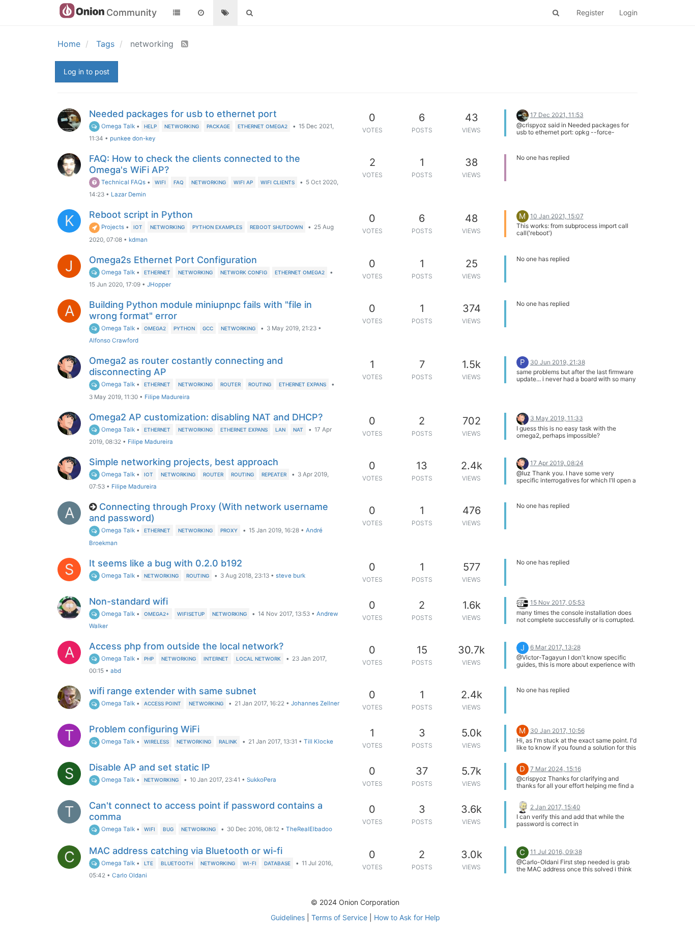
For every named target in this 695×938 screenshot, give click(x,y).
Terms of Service (339, 917)
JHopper (159, 284)
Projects (112, 227)
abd (115, 670)
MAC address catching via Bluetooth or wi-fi (185, 850)
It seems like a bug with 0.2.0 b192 (165, 563)
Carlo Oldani (129, 875)
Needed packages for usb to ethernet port (183, 113)
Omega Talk (117, 126)
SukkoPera (261, 779)
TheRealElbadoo (309, 829)
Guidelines (288, 917)
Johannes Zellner (315, 703)
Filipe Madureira (167, 397)
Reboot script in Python (141, 214)
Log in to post (86, 71)
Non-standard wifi (128, 601)
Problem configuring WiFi (144, 729)
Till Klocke (318, 741)
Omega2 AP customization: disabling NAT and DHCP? (206, 417)
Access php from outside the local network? (186, 646)
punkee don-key (133, 138)
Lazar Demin (128, 194)
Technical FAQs (123, 182)
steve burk (290, 575)
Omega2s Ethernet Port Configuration (173, 259)
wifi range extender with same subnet (172, 691)
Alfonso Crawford (113, 340)
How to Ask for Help (407, 917)
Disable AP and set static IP (149, 767)
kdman (138, 239)
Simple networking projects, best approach (183, 462)
